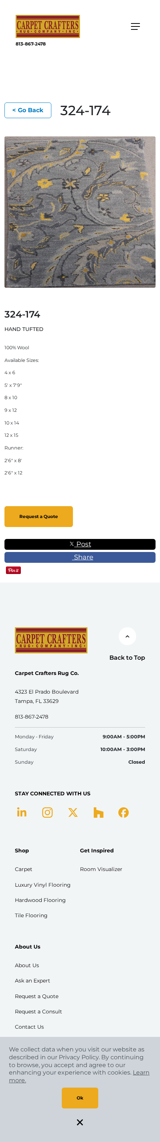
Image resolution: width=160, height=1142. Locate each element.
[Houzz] (98, 812)
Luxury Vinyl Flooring (43, 884)
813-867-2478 (31, 44)
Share (82, 557)
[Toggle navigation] (135, 26)
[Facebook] (123, 812)
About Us (27, 965)
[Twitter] (73, 812)
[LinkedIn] (21, 812)
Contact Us (29, 1026)
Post (82, 544)
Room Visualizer (101, 869)
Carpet (23, 869)
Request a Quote (38, 516)
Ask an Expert (32, 980)
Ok (80, 1098)
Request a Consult (38, 1011)
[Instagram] (47, 812)
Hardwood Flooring (40, 900)
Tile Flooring (31, 915)
